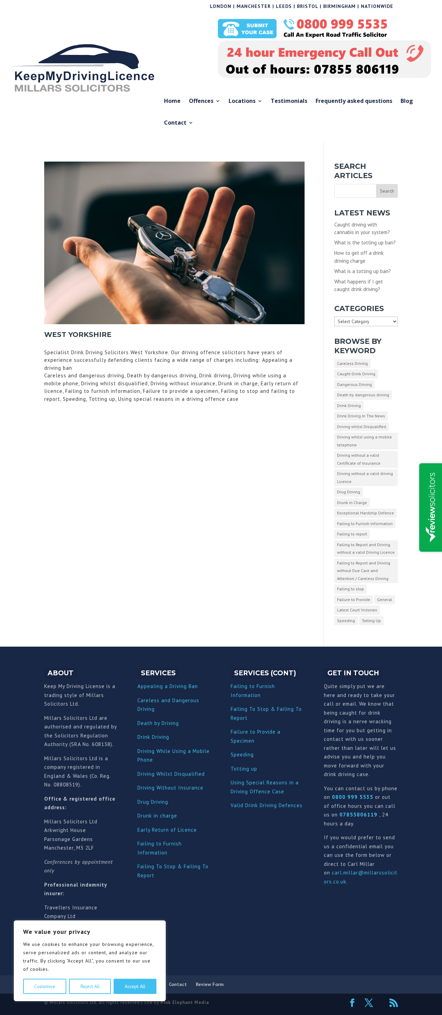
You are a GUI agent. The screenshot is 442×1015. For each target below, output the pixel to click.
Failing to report (352, 533)
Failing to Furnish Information (365, 523)
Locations (242, 101)
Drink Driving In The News (361, 415)
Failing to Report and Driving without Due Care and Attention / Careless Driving (363, 570)
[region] (90, 960)
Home (172, 101)
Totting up (244, 768)
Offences (201, 101)
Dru (141, 815)
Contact (175, 123)
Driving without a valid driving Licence (365, 477)
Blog (407, 101)
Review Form (210, 984)
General (384, 599)
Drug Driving (348, 491)
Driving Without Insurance (170, 787)
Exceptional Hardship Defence (365, 512)
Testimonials (289, 101)
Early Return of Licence (167, 829)
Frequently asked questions (354, 101)
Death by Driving (158, 723)
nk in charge (161, 815)
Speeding (346, 620)
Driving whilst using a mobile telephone (364, 440)
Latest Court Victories (357, 609)
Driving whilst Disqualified (361, 426)
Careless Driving (352, 363)
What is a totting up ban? (362, 271)
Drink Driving (349, 405)
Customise (44, 986)
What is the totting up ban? (365, 242)
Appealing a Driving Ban (167, 686)
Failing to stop (350, 588)
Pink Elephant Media (185, 1002)
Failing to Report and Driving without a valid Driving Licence (366, 548)
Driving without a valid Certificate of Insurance (359, 459)
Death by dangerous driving (363, 394)
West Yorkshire (78, 334)
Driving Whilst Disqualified (171, 774)
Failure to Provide (353, 599)
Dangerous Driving (354, 384)
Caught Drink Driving (356, 373)
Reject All (90, 986)
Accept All (135, 986)
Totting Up (371, 620)
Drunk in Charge (352, 502)
